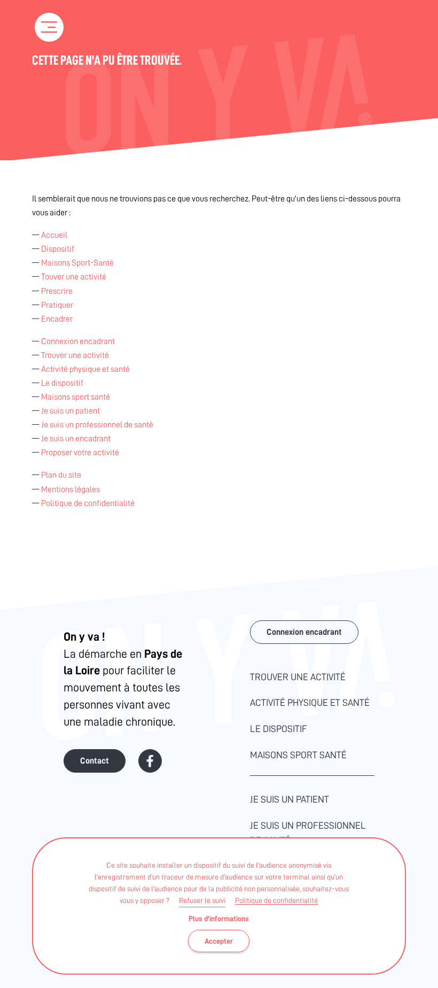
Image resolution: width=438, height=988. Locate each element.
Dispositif (57, 249)
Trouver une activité (75, 355)
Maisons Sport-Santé (77, 263)
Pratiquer (57, 305)
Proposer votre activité (80, 452)
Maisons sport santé (75, 397)
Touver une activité (73, 277)
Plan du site (61, 475)
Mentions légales (70, 489)
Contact (94, 761)
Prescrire (57, 291)
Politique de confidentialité (276, 900)
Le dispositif (62, 383)
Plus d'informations (219, 918)
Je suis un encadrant (76, 438)
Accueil (54, 235)
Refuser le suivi (202, 900)
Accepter (219, 941)
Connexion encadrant (78, 341)
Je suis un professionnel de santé (97, 425)
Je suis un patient (70, 411)
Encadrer (57, 319)
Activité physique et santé (85, 369)
